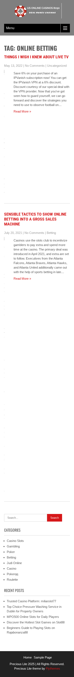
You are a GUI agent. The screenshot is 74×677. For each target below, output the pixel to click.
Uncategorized (57, 65)
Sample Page (43, 657)
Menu (10, 28)
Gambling (13, 546)
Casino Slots (15, 541)
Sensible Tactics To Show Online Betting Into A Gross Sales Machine (35, 219)
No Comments (35, 65)
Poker (11, 552)
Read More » (22, 111)
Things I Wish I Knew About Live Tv (36, 56)
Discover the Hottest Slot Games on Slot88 (36, 622)
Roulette (12, 579)
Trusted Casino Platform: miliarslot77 (31, 601)
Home (27, 657)
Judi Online (14, 563)
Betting (51, 232)
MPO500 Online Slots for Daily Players (33, 616)
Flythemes (52, 668)
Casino (11, 568)
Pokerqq (12, 574)
